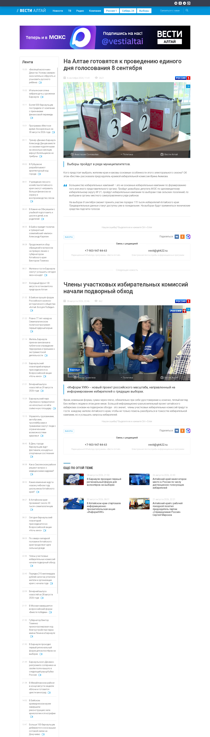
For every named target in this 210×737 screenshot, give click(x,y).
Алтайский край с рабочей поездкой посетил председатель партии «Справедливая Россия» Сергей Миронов (167, 509)
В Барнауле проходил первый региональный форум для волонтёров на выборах (104, 482)
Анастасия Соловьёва (86, 154)
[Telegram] (184, 3)
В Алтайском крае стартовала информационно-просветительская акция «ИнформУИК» (104, 507)
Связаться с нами (170, 10)
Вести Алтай (171, 154)
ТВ (69, 10)
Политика (128, 154)
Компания (95, 10)
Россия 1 (111, 10)
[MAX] (188, 3)
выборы (69, 237)
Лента (27, 62)
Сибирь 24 (128, 10)
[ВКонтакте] (175, 3)
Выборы (144, 10)
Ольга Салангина (86, 377)
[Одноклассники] (180, 3)
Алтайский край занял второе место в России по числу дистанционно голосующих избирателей (169, 483)
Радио (80, 10)
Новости (58, 10)
